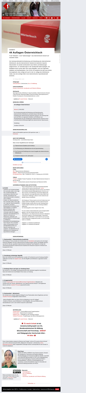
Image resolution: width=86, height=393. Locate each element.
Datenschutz (36, 389)
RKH (41, 18)
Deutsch (15, 88)
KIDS (16, 0)
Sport (42, 0)
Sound (21, 0)
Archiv (35, 18)
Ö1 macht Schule (23, 99)
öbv (14, 171)
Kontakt (29, 389)
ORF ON (11, 0)
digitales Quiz (18, 258)
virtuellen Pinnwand (15, 285)
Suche (54, 18)
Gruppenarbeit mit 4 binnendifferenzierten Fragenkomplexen (21, 281)
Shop (29, 18)
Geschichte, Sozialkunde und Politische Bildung (29, 88)
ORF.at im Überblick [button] (55, 0)
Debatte (26, 0)
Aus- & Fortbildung (32, 83)
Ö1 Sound (6, 18)
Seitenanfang (30, 383)
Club (23, 18)
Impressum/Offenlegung (47, 389)
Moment (16, 109)
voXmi (42, 188)
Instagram (49, 18)
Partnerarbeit (16, 313)
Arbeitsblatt (31, 241)
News (47, 0)
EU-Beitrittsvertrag (17, 174)
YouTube (52, 18)
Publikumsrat (23, 389)
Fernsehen (5, 0)
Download (15, 133)
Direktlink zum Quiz (17, 164)
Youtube (15, 178)
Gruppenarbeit (16, 311)
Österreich (32, 0)
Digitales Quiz (16, 314)
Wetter (37, 0)
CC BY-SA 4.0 (10, 377)
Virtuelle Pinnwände (18, 316)
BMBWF (15, 172)
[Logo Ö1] (6, 6)
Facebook (46, 18)
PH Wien (30, 335)
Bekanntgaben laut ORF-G (10, 389)
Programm (16, 18)
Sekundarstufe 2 (17, 83)
